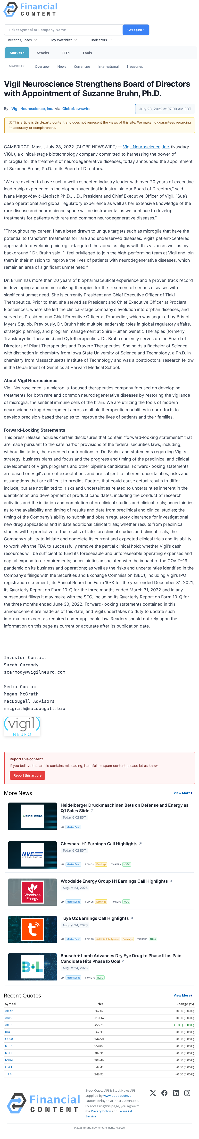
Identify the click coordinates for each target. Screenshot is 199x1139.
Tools (87, 52)
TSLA (8, 1074)
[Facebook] (164, 1103)
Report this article (27, 775)
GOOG (9, 1039)
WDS (126, 901)
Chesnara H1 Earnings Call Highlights (101, 843)
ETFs (66, 52)
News (61, 66)
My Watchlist (61, 40)
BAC (8, 1032)
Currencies (82, 66)
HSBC (127, 864)
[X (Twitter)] (153, 1103)
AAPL (8, 1018)
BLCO (100, 977)
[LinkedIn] (176, 1103)
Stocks (43, 52)
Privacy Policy (101, 1111)
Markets (17, 52)
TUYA (153, 939)
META (9, 1046)
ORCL (9, 1067)
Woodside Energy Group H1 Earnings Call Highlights (117, 881)
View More (182, 793)
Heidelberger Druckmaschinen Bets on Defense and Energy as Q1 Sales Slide (125, 808)
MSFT (8, 1053)
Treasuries (134, 66)
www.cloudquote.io (117, 1095)
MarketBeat (73, 827)
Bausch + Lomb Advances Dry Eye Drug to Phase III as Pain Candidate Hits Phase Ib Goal (121, 958)
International (108, 66)
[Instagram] (187, 1103)
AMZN (9, 1011)
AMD (8, 1025)
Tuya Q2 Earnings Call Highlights (97, 918)
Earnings (101, 864)
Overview (42, 66)
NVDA (9, 1060)
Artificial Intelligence (107, 939)
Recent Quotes (20, 40)
